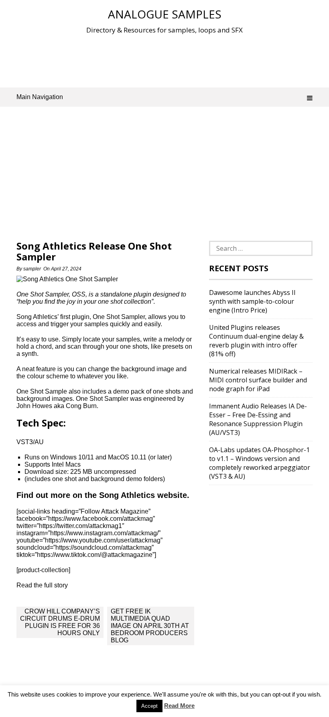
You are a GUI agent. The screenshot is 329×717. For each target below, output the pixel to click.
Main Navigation (39, 96)
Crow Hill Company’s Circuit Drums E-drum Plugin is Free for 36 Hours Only (60, 622)
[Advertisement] (164, 60)
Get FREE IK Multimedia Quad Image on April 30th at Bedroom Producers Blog (150, 626)
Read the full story (42, 585)
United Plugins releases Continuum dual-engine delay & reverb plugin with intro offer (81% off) (256, 340)
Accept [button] (149, 706)
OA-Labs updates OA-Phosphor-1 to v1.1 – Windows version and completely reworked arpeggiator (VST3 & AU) (259, 463)
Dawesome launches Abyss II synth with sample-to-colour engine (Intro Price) (252, 301)
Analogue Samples (164, 14)
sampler (32, 269)
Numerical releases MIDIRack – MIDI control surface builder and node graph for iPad (258, 380)
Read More (179, 705)
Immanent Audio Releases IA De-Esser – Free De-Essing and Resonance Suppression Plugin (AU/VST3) (258, 419)
